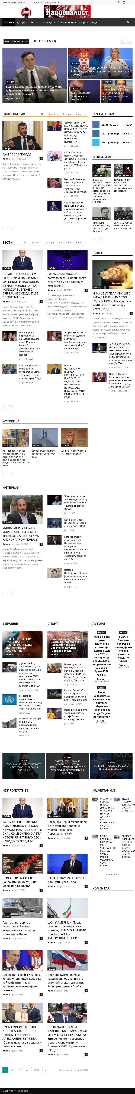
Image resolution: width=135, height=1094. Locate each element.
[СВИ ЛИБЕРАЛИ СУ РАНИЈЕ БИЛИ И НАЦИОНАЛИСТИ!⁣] (123, 213)
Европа (7, 916)
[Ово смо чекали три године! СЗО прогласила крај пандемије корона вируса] (9, 722)
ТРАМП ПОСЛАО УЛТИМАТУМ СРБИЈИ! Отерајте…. (128, 805)
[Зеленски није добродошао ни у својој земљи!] (111, 766)
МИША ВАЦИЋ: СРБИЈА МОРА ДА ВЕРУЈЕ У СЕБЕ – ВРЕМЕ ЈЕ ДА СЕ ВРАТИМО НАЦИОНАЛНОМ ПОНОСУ (21, 533)
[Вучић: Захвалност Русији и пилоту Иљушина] (84, 91)
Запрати (128, 133)
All (42, 114)
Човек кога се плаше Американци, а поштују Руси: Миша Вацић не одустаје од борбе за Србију (75, 502)
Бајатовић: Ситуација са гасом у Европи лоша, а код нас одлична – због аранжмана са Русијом (76, 185)
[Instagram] (124, 2)
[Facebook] (118, 2)
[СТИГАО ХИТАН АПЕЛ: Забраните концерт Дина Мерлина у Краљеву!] (22, 864)
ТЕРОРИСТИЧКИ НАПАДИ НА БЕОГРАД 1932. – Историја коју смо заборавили (123, 185)
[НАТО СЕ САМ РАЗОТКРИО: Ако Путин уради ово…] (67, 864)
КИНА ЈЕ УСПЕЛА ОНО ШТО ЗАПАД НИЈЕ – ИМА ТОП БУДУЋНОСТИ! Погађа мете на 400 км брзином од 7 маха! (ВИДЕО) (111, 301)
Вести (34, 22)
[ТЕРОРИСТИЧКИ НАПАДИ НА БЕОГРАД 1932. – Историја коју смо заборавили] (123, 170)
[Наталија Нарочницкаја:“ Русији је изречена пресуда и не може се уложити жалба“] (54, 573)
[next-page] (10, 229)
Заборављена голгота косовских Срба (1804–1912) (44, 453)
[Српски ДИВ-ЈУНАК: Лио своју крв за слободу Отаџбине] (101, 213)
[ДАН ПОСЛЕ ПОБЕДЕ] (22, 135)
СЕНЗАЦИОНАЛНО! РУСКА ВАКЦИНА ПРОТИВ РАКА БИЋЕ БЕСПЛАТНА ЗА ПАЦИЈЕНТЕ (19, 645)
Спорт (82, 22)
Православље (66, 22)
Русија (75, 63)
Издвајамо (99, 176)
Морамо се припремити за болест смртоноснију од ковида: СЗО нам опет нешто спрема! (30, 702)
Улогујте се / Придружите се (45, 2)
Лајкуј (129, 125)
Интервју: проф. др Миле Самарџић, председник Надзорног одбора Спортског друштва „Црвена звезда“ (66, 645)
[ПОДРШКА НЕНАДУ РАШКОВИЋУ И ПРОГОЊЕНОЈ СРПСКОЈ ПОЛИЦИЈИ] (23, 766)
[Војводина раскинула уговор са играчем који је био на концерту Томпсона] (54, 713)
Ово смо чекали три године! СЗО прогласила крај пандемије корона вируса (30, 725)
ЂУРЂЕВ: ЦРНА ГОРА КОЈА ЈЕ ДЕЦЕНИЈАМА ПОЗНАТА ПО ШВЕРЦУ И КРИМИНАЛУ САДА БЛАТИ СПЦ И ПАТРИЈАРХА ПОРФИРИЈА (76, 132)
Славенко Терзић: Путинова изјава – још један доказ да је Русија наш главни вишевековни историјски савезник (21, 982)
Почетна (9, 22)
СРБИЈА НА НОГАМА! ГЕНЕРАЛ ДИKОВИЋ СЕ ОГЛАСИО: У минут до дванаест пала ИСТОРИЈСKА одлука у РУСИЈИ (107, 814)
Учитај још (111, 874)
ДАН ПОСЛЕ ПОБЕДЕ (16, 154)
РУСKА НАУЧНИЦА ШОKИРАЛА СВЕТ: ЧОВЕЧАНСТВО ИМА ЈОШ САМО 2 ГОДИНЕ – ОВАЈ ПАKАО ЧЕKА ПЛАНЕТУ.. (108, 851)
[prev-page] (4, 229)
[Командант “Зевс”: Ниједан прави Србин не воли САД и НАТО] (54, 523)
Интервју (8, 522)
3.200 (36, 1070)
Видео (94, 22)
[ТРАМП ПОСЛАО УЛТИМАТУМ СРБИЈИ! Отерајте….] (117, 799)
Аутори (21, 22)
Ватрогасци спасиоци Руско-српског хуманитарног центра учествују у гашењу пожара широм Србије (30, 372)
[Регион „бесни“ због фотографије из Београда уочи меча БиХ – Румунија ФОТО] (54, 694)
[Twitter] (130, 2)
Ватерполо (65, 242)
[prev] (123, 41)
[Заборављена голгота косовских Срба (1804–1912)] (45, 437)
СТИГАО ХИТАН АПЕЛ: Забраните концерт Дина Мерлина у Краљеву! (19, 882)
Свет (51, 872)
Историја (48, 22)
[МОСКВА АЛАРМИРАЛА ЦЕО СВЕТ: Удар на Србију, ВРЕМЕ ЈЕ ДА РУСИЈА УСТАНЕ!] (117, 836)
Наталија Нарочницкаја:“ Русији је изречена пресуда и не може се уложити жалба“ (75, 576)
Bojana (6, 158)
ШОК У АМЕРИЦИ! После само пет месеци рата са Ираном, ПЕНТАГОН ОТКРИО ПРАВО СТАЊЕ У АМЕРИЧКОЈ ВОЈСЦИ (66, 930)
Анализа (53, 114)
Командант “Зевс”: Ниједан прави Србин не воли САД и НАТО (75, 523)
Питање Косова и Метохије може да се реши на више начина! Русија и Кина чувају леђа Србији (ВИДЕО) (120, 380)
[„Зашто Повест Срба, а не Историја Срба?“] (74, 437)
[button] (128, 22)
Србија (10, 82)
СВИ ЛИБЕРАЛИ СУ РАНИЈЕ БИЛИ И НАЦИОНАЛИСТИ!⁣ (123, 226)
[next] (129, 41)
